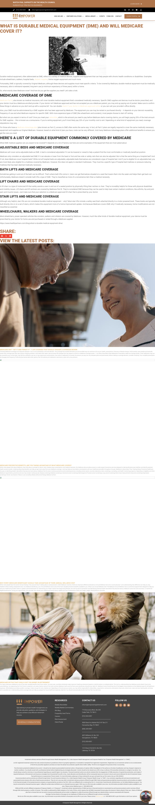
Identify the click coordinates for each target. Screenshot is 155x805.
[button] (2, 236)
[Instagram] (120, 705)
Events (102, 16)
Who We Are (58, 16)
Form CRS (110, 16)
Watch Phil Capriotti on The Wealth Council (34, 2)
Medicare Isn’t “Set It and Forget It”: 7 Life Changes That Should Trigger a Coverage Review (38, 350)
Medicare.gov (99, 796)
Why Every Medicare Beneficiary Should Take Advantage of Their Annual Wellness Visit (37, 583)
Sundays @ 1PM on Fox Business (27, 5)
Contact (118, 16)
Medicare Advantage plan (27, 127)
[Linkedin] (124, 705)
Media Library (90, 16)
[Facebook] (116, 705)
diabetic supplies (41, 79)
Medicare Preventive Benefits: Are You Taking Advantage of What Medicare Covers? (36, 465)
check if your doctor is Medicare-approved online (81, 106)
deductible (53, 117)
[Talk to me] (146, 796)
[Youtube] (128, 705)
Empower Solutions (74, 16)
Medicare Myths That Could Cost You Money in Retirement (25, 682)
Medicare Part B (6, 100)
